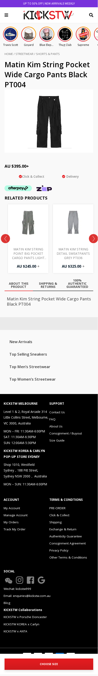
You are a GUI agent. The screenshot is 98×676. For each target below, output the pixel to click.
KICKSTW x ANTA (15, 631)
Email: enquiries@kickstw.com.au (27, 596)
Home (9, 54)
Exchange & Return (62, 529)
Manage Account (16, 515)
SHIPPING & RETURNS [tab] (48, 285)
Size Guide (57, 440)
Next (93, 238)
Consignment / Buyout (65, 433)
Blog (7, 603)
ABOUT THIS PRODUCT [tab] (18, 285)
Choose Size (49, 664)
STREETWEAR (24, 54)
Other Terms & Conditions (68, 557)
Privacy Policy (58, 550)
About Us (56, 426)
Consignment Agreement (67, 543)
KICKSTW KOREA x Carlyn (21, 624)
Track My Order (14, 529)
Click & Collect (59, 515)
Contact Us (57, 412)
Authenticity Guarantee (65, 536)
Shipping (55, 522)
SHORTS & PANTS (48, 54)
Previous (5, 238)
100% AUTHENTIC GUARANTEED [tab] (77, 283)
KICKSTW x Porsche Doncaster (25, 617)
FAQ (52, 419)
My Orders (11, 522)
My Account (12, 508)
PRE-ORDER (57, 508)
